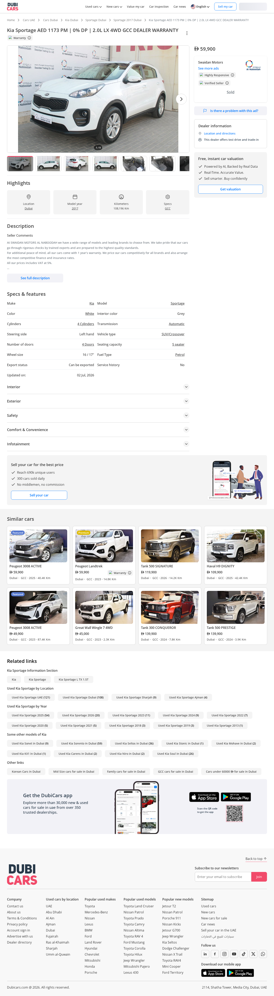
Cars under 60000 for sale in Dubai (231, 771)
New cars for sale (214, 918)
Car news (208, 924)
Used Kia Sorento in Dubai (78, 743)
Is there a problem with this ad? (234, 111)
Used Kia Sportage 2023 (128, 715)
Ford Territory (172, 972)
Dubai (50, 930)
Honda (90, 966)
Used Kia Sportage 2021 (76, 725)
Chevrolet (92, 954)
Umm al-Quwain (58, 954)
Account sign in (18, 930)
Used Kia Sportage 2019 (174, 725)
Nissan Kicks (171, 924)
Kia (14, 679)
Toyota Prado (134, 918)
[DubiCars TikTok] (244, 954)
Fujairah (52, 936)
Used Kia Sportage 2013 (223, 725)
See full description (35, 278)
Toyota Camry (134, 924)
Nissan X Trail (172, 954)
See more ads (208, 68)
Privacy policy (17, 924)
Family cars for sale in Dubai (126, 771)
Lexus (89, 924)
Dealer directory (19, 942)
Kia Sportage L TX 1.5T (73, 679)
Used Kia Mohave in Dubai (234, 743)
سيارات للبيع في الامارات (217, 937)
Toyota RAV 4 (133, 936)
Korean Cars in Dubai (26, 771)
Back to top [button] (254, 858)
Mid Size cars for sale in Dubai (73, 771)
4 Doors (88, 344)
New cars (208, 912)
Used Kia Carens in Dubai (76, 754)
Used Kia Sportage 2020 (28, 725)
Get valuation (230, 189)
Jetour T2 (169, 906)
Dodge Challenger (175, 948)
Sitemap (207, 899)
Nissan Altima (134, 930)
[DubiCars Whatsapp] (263, 954)
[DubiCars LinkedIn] (205, 954)
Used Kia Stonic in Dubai (182, 743)
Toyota (90, 906)
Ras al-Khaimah (57, 942)
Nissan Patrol (134, 912)
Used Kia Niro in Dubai (125, 754)
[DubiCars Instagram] (224, 954)
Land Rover (93, 942)
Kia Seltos (169, 942)
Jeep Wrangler (134, 960)
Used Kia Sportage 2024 (179, 715)
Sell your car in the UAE (218, 930)
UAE (49, 906)
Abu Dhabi (54, 912)
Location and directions (219, 133)
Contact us (15, 906)
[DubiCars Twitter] (253, 954)
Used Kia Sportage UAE (27, 697)
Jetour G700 (171, 930)
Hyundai (91, 948)
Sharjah (52, 948)
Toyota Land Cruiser (139, 906)
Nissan (90, 918)
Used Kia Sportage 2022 (228, 715)
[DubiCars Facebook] (215, 954)
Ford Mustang (134, 942)
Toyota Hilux (133, 954)
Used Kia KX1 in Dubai (27, 754)
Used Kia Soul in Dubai (172, 754)
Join (259, 877)
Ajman (51, 924)
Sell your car (39, 495)
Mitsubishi (92, 960)
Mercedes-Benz (96, 912)
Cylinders (85, 324)
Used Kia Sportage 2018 (125, 725)
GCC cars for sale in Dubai (175, 771)
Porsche (91, 972)
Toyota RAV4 (171, 960)
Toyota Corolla (134, 948)
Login (253, 6)
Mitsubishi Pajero (137, 966)
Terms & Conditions (22, 918)
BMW (88, 930)
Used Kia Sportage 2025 (28, 715)
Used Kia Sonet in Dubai (28, 743)
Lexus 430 (131, 972)
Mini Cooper (171, 966)
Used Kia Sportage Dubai (79, 697)
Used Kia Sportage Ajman (186, 697)
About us (14, 912)
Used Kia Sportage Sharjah (134, 697)
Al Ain (50, 918)
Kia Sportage (37, 679)
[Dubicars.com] (22, 874)
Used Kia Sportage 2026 (78, 715)
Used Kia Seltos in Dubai (131, 743)
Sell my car (225, 6)
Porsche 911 (171, 918)
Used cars (208, 906)
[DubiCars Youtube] (234, 954)
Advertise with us (20, 936)
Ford (88, 936)
